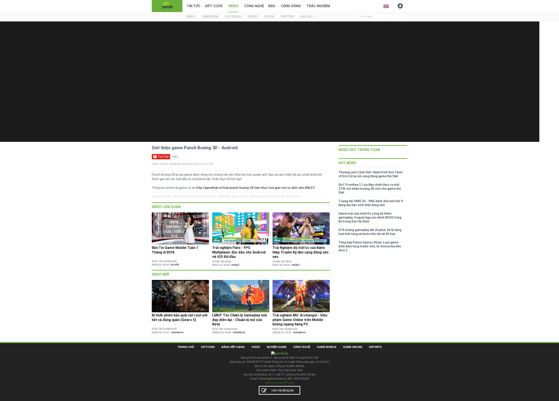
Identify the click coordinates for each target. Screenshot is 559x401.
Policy (290, 382)
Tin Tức (193, 6)
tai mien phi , (278, 196)
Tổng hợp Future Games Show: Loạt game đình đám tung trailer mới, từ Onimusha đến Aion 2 (369, 246)
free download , (208, 196)
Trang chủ (186, 347)
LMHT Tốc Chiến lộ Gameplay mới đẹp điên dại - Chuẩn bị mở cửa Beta (239, 319)
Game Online (352, 347)
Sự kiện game (276, 347)
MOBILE (191, 16)
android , (157, 196)
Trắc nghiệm (318, 6)
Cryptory (287, 16)
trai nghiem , (294, 196)
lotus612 (187, 163)
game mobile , (240, 196)
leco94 (175, 264)
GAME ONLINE (210, 16)
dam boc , (179, 196)
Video (233, 6)
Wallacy (307, 16)
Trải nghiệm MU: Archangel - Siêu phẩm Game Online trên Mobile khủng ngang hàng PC (300, 319)
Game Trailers (160, 163)
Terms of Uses (274, 382)
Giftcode (208, 347)
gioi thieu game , (260, 196)
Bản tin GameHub (164, 261)
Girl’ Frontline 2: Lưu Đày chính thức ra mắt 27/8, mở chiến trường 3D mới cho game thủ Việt (369, 188)
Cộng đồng (291, 6)
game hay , (224, 196)
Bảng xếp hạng (233, 347)
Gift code (214, 6)
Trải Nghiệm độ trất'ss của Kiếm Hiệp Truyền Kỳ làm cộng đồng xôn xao (300, 252)
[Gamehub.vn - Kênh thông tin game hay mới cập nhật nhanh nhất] (167, 5)
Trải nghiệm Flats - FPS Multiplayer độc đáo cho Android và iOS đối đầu (239, 252)
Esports (375, 347)
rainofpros (177, 332)
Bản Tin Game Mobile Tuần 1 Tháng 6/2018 (175, 250)
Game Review (221, 261)
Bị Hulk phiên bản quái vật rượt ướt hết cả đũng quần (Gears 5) (179, 317)
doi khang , (191, 196)
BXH (271, 6)
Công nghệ (254, 6)
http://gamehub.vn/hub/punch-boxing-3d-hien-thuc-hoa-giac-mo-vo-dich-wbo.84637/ (255, 187)
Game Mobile (326, 347)
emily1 (235, 264)
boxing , (167, 196)
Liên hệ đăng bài (283, 390)
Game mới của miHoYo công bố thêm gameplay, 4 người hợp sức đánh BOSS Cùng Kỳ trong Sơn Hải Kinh (370, 217)
